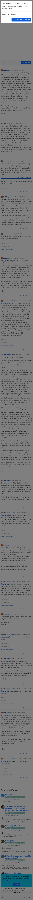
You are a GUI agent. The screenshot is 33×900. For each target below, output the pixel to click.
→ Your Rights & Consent (21, 20)
